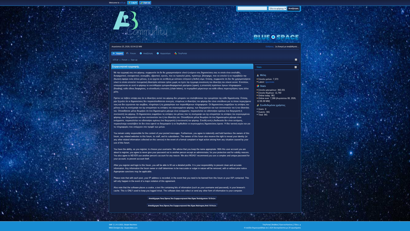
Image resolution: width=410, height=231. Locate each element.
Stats (259, 67)
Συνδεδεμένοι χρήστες (272, 105)
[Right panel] (296, 60)
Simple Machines (130, 225)
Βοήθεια (275, 225)
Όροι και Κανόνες (286, 225)
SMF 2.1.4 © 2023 (116, 225)
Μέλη (263, 75)
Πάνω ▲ (297, 225)
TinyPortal (266, 225)
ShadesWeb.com (130, 228)
